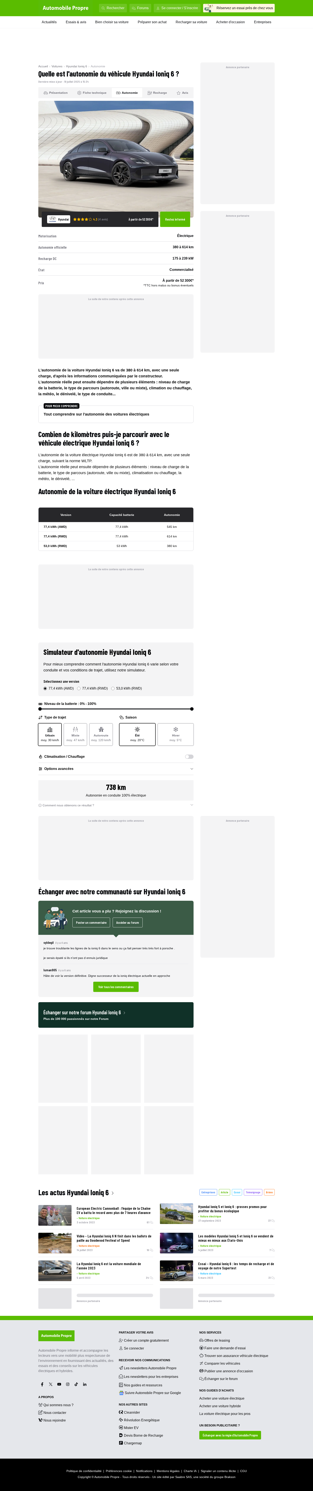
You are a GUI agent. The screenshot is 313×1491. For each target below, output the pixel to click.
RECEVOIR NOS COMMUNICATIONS (144, 1360)
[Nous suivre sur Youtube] (59, 1384)
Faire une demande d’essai (225, 1348)
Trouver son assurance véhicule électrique (236, 1356)
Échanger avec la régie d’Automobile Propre (230, 1435)
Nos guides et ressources (143, 1385)
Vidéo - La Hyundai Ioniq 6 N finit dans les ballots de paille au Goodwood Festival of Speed (114, 1238)
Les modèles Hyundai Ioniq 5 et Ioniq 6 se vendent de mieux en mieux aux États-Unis (235, 1238)
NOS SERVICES (210, 1332)
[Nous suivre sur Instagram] (68, 1384)
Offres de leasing (217, 1340)
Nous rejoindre (54, 1420)
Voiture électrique (89, 1218)
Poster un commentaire (91, 922)
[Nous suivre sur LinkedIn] (85, 1384)
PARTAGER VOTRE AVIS (136, 1332)
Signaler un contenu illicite (218, 1471)
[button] (116, 966)
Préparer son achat (152, 22)
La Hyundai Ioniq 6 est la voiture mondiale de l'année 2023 (109, 1266)
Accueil (43, 66)
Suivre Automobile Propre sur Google (153, 1393)
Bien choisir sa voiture (112, 22)
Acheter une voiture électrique (221, 1398)
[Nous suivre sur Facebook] (42, 1384)
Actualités (49, 22)
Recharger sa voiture (191, 22)
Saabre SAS (183, 1477)
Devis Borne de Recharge (143, 1435)
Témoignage (253, 1192)
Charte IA (190, 1471)
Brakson (229, 1477)
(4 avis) (103, 219)
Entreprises (262, 22)
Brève (269, 1192)
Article (224, 1192)
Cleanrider (132, 1412)
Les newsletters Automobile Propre (150, 1368)
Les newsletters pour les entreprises (151, 1376)
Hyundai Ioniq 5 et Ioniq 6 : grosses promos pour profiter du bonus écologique (232, 1208)
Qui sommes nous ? (58, 1405)
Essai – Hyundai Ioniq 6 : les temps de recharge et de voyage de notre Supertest (236, 1266)
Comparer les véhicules (222, 1363)
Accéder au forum (127, 922)
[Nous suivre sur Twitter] (51, 1384)
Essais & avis (76, 22)
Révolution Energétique (142, 1420)
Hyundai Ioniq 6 (76, 66)
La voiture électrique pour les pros (224, 1414)
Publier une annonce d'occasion (228, 1371)
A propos (46, 1397)
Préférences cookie (119, 1471)
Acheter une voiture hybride (220, 1406)
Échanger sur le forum (221, 1379)
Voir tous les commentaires (116, 987)
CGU (243, 1471)
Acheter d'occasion (230, 22)
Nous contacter (54, 1413)
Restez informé (175, 219)
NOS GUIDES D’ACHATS (216, 1390)
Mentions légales (168, 1471)
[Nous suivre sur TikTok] (76, 1384)
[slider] (40, 709)
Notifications (144, 1471)
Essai (237, 1192)
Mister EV (131, 1428)
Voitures (57, 66)
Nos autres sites (133, 1404)
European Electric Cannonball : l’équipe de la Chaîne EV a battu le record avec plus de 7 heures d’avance (114, 1210)
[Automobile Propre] (65, 8)
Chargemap (133, 1443)
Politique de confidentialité (84, 1471)
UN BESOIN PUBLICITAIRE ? (219, 1425)
